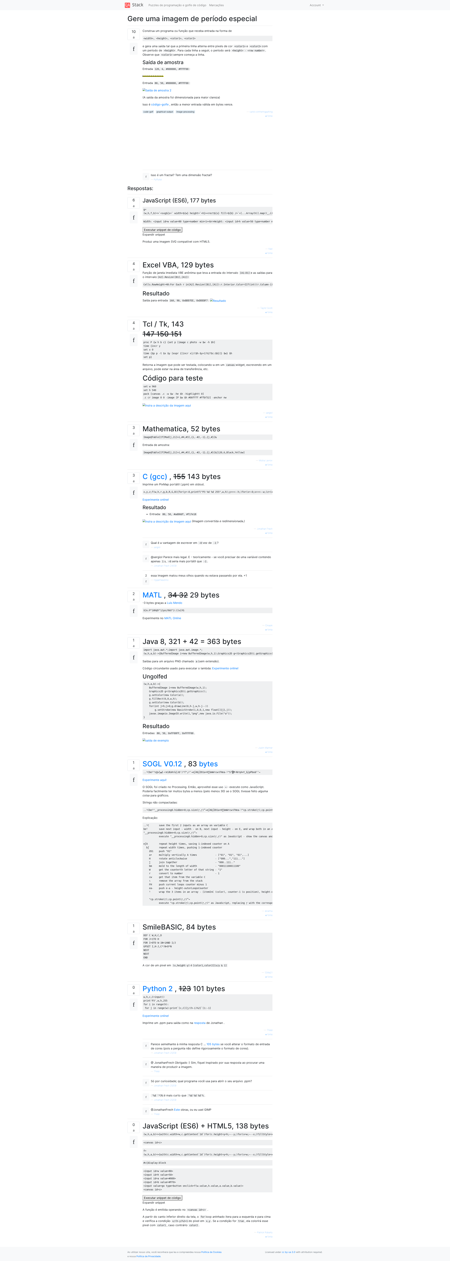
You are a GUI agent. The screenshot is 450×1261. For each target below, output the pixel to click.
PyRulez (158, 179)
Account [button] (316, 5)
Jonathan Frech (264, 528)
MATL (152, 595)
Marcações (216, 5)
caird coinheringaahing (261, 111)
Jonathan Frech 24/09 (165, 565)
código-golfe (160, 104)
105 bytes (213, 1044)
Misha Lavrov (265, 460)
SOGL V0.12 (162, 763)
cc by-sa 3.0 (288, 1252)
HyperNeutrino (161, 580)
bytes (208, 763)
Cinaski (268, 625)
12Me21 (268, 972)
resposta (199, 1023)
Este (177, 1109)
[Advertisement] (207, 142)
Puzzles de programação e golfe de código (177, 5)
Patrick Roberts (264, 1232)
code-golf (148, 111)
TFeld (269, 1030)
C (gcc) (155, 476)
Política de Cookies (211, 1252)
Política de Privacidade (148, 1256)
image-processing (185, 111)
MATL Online (172, 618)
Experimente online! (156, 499)
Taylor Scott (266, 308)
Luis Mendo (174, 603)
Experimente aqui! (154, 780)
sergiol (269, 412)
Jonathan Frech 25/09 (165, 1053)
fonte (269, 116)
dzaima (268, 911)
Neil (270, 249)
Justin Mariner (265, 747)
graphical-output (164, 111)
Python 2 (158, 988)
